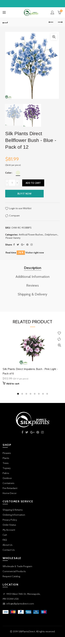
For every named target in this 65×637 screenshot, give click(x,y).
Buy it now (24, 193)
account (52, 12)
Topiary (7, 468)
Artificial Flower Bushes (31, 234)
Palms (6, 473)
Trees (6, 463)
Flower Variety (13, 237)
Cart (5, 534)
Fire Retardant (10, 488)
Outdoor (7, 478)
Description (32, 268)
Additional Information (33, 277)
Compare (14, 215)
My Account (9, 529)
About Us (7, 544)
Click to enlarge (54, 37)
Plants (6, 458)
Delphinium (51, 234)
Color (8, 172)
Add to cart (33, 183)
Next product (59, 22)
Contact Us (9, 549)
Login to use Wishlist (20, 208)
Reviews (32, 285)
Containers (8, 483)
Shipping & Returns (13, 509)
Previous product (51, 22)
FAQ (5, 539)
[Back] (5, 22)
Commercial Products (14, 571)
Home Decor (9, 493)
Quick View (59, 345)
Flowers (7, 453)
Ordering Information (14, 514)
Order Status (9, 524)
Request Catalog (11, 576)
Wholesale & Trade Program (17, 566)
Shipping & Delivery (32, 294)
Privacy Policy (10, 519)
